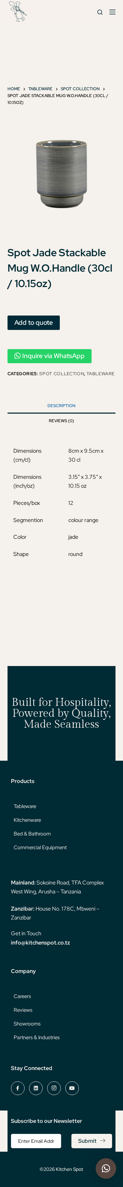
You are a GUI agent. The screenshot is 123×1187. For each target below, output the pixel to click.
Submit (87, 1140)
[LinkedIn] (36, 1088)
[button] (106, 1168)
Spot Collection (61, 374)
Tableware (100, 374)
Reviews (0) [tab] (61, 421)
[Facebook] (18, 1088)
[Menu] (112, 12)
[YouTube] (72, 1088)
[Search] (99, 12)
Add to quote (33, 322)
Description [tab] (61, 405)
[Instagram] (54, 1088)
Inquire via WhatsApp (53, 356)
